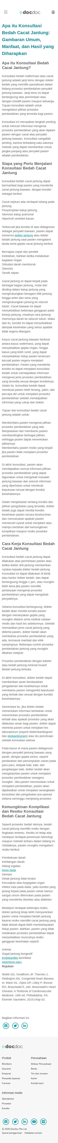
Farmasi (6, 1083)
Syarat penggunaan (12, 1133)
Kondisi (5, 1108)
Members (7, 1064)
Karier (34, 1078)
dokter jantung (24, 235)
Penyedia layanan (11, 1078)
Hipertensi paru (12, 962)
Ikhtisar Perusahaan (41, 1064)
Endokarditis (10, 958)
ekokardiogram (17, 736)
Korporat (6, 1073)
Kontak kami (37, 1083)
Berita (34, 1068)
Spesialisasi (8, 1098)
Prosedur (6, 1103)
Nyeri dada (9, 870)
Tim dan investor (39, 1073)
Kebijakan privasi (33, 1133)
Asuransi (6, 1068)
